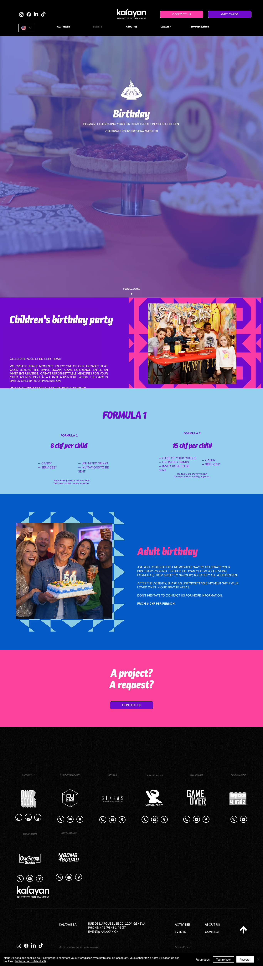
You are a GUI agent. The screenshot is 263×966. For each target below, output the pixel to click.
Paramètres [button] (202, 959)
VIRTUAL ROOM (155, 775)
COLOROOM (30, 834)
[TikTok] (43, 14)
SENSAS (112, 775)
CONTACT (212, 932)
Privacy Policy (182, 947)
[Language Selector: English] (26, 28)
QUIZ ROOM (28, 775)
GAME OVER (196, 775)
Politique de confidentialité (30, 961)
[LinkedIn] (36, 14)
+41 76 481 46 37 (113, 928)
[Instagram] (21, 14)
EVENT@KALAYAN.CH (103, 932)
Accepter (245, 959)
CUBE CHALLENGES (70, 775)
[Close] (258, 959)
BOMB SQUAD (69, 833)
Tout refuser (223, 959)
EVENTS (180, 932)
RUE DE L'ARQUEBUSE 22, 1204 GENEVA (116, 924)
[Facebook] (29, 14)
